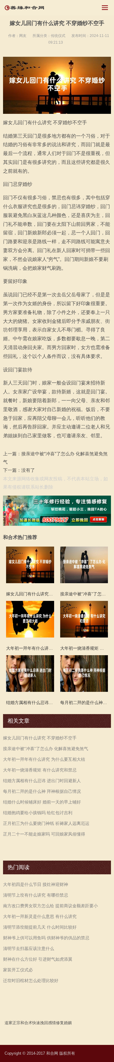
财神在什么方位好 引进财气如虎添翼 (37, 959)
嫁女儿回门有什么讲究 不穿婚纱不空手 (40, 737)
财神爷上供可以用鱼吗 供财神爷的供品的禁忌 (46, 937)
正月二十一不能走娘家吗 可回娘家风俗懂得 (44, 834)
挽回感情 (48, 1022)
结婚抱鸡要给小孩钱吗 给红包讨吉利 (37, 812)
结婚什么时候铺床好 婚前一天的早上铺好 (42, 802)
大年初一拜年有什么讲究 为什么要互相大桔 (44, 759)
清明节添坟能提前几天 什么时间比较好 (40, 927)
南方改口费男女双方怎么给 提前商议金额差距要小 (50, 905)
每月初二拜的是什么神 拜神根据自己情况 (42, 791)
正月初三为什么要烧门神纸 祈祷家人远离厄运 (46, 823)
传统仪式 (58, 36)
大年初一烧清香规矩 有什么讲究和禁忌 (40, 770)
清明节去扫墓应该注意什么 (28, 948)
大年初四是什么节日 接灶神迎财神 (35, 884)
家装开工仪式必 (18, 969)
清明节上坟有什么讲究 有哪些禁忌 (35, 895)
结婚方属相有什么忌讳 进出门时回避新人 (42, 780)
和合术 (26, 1022)
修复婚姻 (64, 1022)
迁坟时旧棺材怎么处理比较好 (30, 980)
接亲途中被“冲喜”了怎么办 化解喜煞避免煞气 (45, 748)
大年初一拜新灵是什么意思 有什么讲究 (40, 916)
